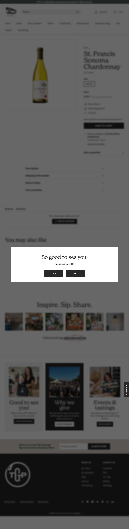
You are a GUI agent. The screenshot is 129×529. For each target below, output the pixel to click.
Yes (53, 273)
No (75, 273)
